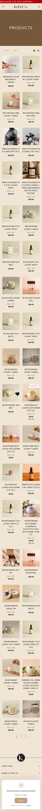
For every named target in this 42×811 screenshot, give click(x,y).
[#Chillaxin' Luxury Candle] (11, 285)
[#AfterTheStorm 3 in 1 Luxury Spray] (31, 64)
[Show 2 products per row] (38, 50)
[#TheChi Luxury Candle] (31, 709)
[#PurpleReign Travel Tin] (11, 593)
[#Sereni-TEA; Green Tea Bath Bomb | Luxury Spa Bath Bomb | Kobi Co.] (31, 668)
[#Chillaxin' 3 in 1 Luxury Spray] (31, 250)
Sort (15, 50)
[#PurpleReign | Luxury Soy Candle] (11, 629)
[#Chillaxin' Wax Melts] (11, 321)
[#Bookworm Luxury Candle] (31, 214)
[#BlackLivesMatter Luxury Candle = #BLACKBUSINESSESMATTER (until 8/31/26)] (31, 170)
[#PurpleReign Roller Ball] (31, 558)
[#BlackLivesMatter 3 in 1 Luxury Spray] (11, 170)
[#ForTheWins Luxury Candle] (11, 357)
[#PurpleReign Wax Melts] (31, 593)
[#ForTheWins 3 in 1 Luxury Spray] (31, 321)
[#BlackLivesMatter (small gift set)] (31, 136)
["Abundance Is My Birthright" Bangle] (11, 64)
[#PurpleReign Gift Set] (11, 558)
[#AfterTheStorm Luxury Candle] (11, 100)
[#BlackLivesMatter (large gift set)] (11, 136)
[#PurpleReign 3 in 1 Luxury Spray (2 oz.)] (11, 508)
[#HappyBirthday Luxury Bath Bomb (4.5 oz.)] (11, 434)
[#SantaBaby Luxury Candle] (11, 668)
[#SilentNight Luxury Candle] (11, 709)
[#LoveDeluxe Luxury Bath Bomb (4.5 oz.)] (11, 472)
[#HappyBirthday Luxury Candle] (31, 434)
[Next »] (29, 736)
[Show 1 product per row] (34, 50)
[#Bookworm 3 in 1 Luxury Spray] (11, 214)
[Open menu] (5, 6)
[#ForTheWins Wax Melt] (11, 393)
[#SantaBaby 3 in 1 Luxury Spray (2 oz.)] (31, 629)
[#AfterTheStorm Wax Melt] (31, 100)
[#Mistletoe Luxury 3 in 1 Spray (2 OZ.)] (31, 472)
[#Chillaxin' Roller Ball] (31, 285)
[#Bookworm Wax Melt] (11, 250)
